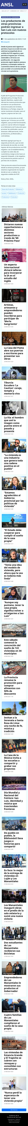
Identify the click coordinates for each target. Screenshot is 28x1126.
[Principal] (24, 4)
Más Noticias (14, 1110)
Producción (21, 193)
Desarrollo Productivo (8, 189)
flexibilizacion (12, 193)
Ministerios (19, 189)
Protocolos (14, 197)
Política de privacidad (14, 1122)
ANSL (7, 4)
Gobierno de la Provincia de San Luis (14, 1116)
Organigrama (11, 1119)
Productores (5, 197)
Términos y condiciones (14, 1121)
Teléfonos (18, 1119)
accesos (4, 193)
